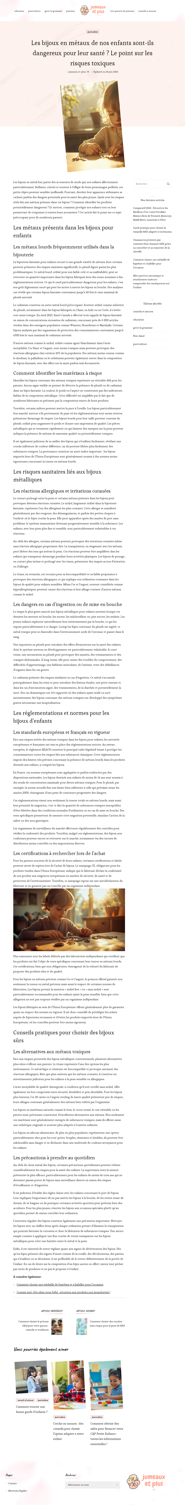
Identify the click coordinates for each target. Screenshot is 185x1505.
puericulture (34, 11)
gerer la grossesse (53, 11)
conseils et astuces (147, 11)
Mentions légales (17, 1490)
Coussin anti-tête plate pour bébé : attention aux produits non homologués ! (63, 1292)
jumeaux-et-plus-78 (79, 71)
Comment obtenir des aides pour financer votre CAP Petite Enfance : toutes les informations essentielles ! (106, 1434)
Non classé (139, 335)
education (19, 11)
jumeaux (70, 11)
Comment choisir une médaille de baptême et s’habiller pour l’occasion (60, 1284)
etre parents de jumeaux (122, 11)
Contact (12, 1483)
